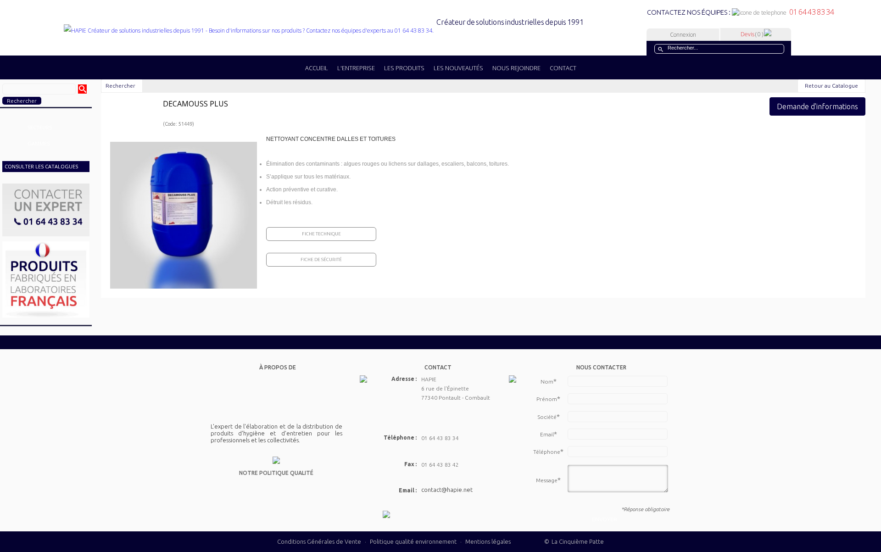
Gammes (39, 143)
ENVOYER (604, 519)
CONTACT (563, 68)
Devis (752, 34)
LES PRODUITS (404, 68)
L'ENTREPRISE (356, 68)
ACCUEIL (316, 68)
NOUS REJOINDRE (516, 68)
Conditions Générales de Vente (319, 541)
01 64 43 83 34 (810, 12)
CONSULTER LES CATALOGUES (41, 166)
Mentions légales (488, 541)
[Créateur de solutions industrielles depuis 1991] (323, 30)
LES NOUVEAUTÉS (458, 68)
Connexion (683, 35)
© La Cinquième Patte (574, 541)
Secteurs (40, 127)
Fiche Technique (321, 233)
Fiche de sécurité (321, 259)
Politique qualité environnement (414, 541)
